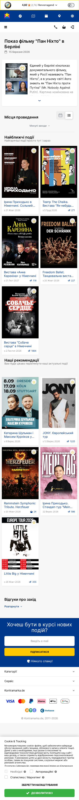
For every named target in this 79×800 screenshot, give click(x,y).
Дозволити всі (42, 792)
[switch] (71, 5)
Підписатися (39, 651)
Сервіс (8, 681)
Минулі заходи (38, 125)
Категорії (10, 671)
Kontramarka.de (14, 690)
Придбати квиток (20, 188)
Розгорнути (12, 606)
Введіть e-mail (39, 641)
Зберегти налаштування (39, 784)
